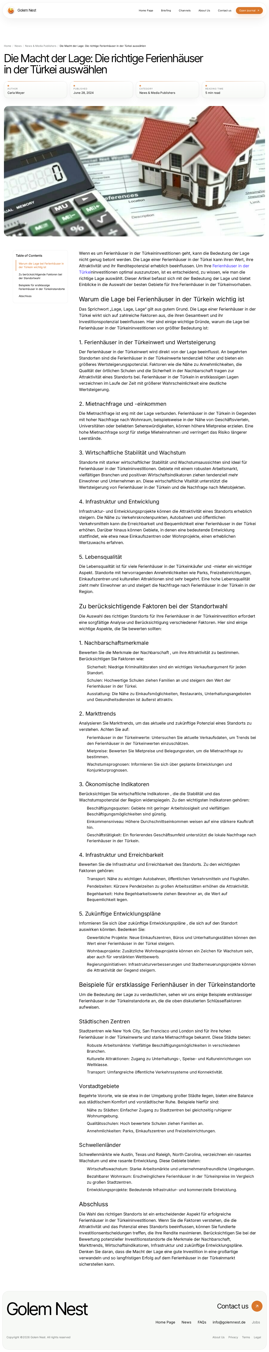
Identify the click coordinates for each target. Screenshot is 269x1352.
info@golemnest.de (229, 1322)
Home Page (165, 1322)
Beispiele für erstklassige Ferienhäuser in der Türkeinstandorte (42, 287)
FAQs (202, 1322)
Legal (257, 1337)
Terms (246, 1337)
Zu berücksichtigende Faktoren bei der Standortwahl (40, 276)
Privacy (233, 1337)
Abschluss (25, 296)
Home (7, 45)
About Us (218, 1337)
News (18, 45)
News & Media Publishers (40, 45)
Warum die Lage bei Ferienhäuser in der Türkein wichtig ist (41, 265)
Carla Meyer (16, 93)
